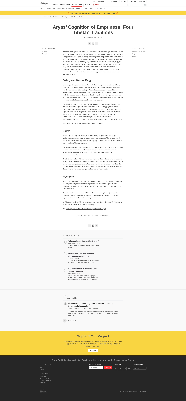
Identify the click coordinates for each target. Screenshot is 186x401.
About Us (87, 4)
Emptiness (87, 215)
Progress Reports (45, 380)
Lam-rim (42, 8)
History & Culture (100, 8)
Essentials (55, 4)
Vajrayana (79, 8)
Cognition (79, 215)
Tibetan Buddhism (65, 4)
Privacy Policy (44, 374)
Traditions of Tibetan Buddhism (100, 215)
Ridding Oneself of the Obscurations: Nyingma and (85, 209)
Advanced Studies (76, 4)
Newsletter (43, 376)
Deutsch (44, 51)
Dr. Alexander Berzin (90, 37)
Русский (44, 54)
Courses (133, 1)
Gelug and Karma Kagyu (139, 51)
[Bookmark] (96, 43)
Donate (96, 4)
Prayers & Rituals (89, 8)
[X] (93, 43)
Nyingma (134, 56)
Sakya (134, 54)
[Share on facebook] (89, 43)
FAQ (41, 367)
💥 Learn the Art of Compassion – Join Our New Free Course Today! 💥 (93, 13)
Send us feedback (45, 365)
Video (124, 1)
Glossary (115, 1)
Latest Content (44, 378)
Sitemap (42, 369)
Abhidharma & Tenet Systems (65, 8)
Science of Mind (50, 8)
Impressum (143, 391)
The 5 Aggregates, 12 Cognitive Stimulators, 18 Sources (84, 123)
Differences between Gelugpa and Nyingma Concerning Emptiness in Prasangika (90, 305)
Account (142, 1)
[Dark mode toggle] (94, 1)
